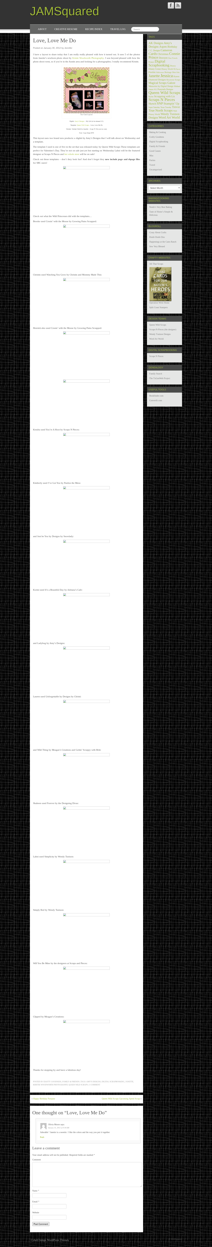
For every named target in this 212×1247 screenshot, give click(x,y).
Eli (175, 69)
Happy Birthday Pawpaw (44, 1099)
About (42, 29)
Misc (151, 155)
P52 (155, 89)
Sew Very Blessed (157, 246)
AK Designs (156, 43)
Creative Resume (65, 29)
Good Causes (155, 151)
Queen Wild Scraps (83, 125)
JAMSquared (64, 11)
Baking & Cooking (157, 132)
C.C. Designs (154, 50)
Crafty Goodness (52, 1082)
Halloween (160, 72)
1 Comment (94, 1085)
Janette (129, 1082)
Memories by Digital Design (161, 86)
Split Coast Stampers (158, 307)
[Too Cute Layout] (86, 90)
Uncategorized (155, 169)
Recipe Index (93, 29)
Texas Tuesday (165, 107)
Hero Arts (176, 72)
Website (35, 1212)
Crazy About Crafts (157, 232)
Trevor (176, 107)
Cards (153, 54)
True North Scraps (161, 110)
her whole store (71, 154)
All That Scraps (156, 264)
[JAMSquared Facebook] (171, 5)
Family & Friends (70, 1082)
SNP (160, 103)
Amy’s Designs (79, 121)
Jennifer (68, 48)
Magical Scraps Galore (162, 82)
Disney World (167, 69)
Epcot (178, 69)
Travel (152, 165)
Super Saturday (154, 107)
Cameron (166, 50)
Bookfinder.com (156, 396)
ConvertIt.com (155, 400)
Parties (152, 160)
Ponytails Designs (165, 89)
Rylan (151, 97)
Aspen (163, 46)
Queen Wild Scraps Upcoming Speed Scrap (121, 1099)
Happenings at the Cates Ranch (162, 242)
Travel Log (118, 29)
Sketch (152, 103)
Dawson (163, 57)
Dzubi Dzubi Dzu (157, 237)
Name (35, 1191)
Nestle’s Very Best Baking (160, 207)
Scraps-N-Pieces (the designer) (162, 329)
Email (35, 1201)
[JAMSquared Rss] (178, 5)
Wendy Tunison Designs (160, 334)
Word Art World (169, 117)
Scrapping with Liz (164, 96)
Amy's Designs (93, 1082)
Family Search (155, 374)
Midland (177, 86)
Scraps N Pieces (162, 99)
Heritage (168, 72)
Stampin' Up (171, 103)
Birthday (172, 46)
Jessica (166, 75)
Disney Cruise (155, 69)
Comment (36, 1159)
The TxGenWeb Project (159, 378)
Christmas (163, 54)
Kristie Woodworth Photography (88, 58)
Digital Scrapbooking (113, 1082)
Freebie (152, 72)
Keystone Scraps (173, 80)
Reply (42, 1137)
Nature (151, 89)
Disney (173, 66)
